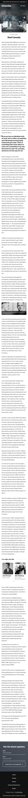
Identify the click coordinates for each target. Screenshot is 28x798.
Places (14, 781)
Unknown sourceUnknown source (9, 312)
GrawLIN (4, 30)
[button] (13, 581)
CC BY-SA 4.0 (9, 30)
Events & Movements (14, 785)
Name (4, 750)
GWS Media (19, 792)
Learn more (22, 1)
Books (14, 788)
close (26, 1)
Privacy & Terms (10, 792)
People (14, 778)
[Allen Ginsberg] (12, 571)
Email (4, 756)
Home (14, 774)
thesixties (6, 5)
